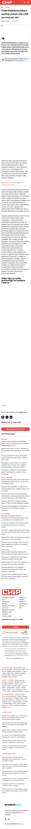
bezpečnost (5, 513)
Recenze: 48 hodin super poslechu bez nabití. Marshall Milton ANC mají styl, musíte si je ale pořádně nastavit (15, 481)
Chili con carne (18, 684)
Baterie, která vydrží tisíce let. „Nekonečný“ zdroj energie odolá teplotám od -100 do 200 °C (15, 450)
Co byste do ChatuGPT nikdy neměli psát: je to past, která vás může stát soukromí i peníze (14, 525)
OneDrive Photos (18, 698)
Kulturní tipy (10, 673)
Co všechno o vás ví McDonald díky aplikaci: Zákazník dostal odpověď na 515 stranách (14, 736)
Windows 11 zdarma (21, 700)
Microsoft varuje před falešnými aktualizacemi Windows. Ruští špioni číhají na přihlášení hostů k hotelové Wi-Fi (14, 518)
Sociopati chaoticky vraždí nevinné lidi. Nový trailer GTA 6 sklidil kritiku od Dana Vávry (14, 741)
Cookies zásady (7, 616)
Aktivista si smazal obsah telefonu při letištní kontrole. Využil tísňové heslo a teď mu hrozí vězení (15, 532)
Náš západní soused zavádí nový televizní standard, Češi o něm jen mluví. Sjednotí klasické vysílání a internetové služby (14, 465)
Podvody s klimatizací (20, 705)
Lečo (13, 689)
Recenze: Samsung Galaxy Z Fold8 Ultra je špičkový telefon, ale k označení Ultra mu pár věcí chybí (15, 489)
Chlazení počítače (19, 694)
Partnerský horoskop (19, 669)
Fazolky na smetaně (7, 682)
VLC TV (11, 705)
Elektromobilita (22, 703)
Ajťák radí (17, 673)
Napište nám (22, 412)
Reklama (4, 603)
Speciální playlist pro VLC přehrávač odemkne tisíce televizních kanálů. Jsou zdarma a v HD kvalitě (13, 569)
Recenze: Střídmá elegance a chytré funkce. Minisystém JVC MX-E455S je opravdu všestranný (14, 508)
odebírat (15, 627)
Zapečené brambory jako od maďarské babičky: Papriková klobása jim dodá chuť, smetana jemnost (15, 773)
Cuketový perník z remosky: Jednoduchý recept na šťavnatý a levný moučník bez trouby (15, 779)
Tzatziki (18, 687)
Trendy (3, 405)
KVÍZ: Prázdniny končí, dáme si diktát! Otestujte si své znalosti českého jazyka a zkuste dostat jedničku (15, 790)
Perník (8, 689)
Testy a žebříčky (7, 477)
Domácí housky (6, 691)
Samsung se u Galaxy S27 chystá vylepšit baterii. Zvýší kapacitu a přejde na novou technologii (13, 472)
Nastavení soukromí (8, 610)
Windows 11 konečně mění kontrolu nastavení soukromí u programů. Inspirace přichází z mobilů (14, 747)
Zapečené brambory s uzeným (20, 691)
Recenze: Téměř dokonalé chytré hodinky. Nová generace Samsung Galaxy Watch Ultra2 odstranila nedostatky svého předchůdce (15, 496)
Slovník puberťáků (7, 669)
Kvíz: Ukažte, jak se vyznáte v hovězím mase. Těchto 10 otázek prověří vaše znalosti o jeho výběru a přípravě (14, 766)
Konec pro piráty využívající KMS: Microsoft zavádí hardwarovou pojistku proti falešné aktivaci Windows (14, 544)
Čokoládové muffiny (19, 682)
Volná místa (5, 601)
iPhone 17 (5, 705)
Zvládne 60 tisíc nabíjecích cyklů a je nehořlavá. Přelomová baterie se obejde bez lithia (15, 730)
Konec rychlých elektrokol (9, 696)
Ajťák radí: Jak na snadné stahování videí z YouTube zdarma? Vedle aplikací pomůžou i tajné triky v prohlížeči (14, 576)
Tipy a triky (5, 550)
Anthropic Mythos (7, 701)
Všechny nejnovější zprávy (15, 429)
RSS (20, 608)
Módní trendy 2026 (17, 675)
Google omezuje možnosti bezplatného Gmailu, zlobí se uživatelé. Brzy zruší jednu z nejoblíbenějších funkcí (15, 443)
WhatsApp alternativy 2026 (9, 676)
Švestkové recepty (21, 689)
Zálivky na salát (16, 685)
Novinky (7, 7)
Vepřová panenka (19, 680)
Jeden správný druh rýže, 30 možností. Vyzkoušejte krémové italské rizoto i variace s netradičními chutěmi (14, 759)
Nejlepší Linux (6, 707)
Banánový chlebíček (7, 684)
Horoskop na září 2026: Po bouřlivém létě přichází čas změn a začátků (13, 784)
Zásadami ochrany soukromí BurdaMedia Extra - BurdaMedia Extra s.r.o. (15, 642)
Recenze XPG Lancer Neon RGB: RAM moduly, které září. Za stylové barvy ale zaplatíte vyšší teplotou (15, 724)
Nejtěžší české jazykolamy (14, 671)
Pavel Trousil (5, 21)
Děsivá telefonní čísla (19, 667)
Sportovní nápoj (6, 685)
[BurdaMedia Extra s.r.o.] (11, 592)
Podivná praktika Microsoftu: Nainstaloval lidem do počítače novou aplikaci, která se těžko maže (14, 458)
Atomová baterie (17, 701)
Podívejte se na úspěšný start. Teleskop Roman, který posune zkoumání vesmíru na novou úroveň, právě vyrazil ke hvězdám (15, 717)
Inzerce (21, 606)
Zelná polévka (11, 687)
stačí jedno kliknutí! (19, 60)
